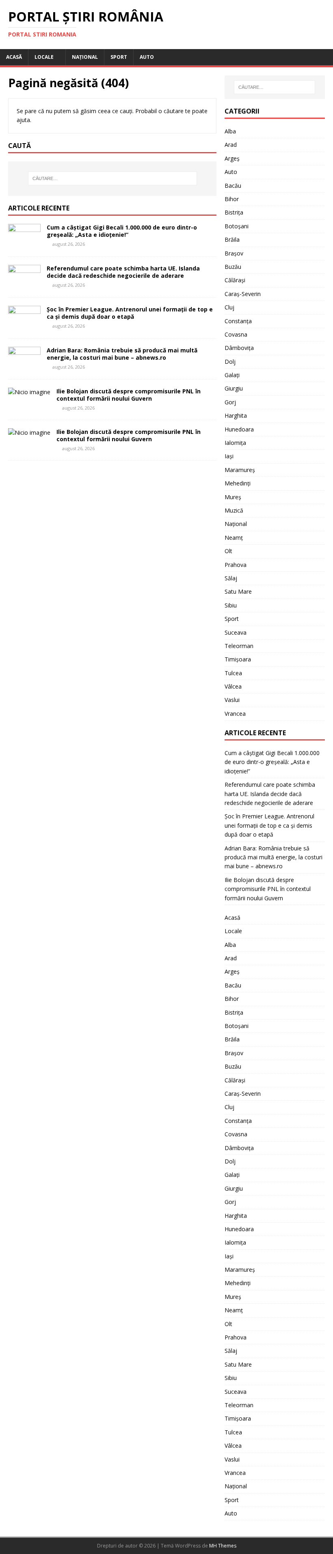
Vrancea (235, 713)
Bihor (232, 199)
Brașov (234, 253)
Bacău (233, 185)
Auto (147, 57)
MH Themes (222, 1545)
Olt (228, 551)
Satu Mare (238, 591)
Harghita (236, 415)
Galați (232, 375)
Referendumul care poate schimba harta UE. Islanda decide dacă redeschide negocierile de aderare (123, 271)
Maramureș (240, 470)
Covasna (236, 334)
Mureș (233, 497)
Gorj (230, 402)
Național (85, 57)
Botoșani (237, 226)
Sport (118, 57)
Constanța (238, 321)
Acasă (14, 57)
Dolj (230, 361)
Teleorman (239, 646)
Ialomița (235, 442)
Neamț (234, 537)
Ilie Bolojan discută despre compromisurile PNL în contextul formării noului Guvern (128, 394)
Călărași (235, 280)
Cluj (229, 307)
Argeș (232, 158)
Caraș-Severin (243, 294)
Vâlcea (233, 686)
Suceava (236, 632)
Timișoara (238, 659)
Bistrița (234, 212)
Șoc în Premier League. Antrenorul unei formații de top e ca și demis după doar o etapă (130, 312)
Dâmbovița (239, 348)
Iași (229, 456)
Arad (231, 144)
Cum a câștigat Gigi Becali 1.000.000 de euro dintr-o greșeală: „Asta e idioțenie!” (122, 230)
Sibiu (231, 605)
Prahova (236, 565)
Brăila (232, 239)
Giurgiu (234, 388)
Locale (44, 57)
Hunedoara (239, 429)
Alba (230, 131)
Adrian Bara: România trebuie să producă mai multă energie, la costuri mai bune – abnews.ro (122, 353)
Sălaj (231, 578)
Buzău (233, 266)
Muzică (234, 510)
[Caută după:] (112, 178)
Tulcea (233, 673)
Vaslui (232, 700)
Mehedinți (238, 483)
